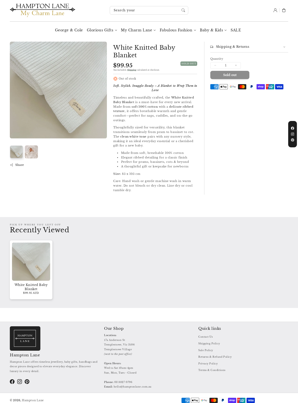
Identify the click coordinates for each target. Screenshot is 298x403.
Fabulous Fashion (176, 30)
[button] (283, 10)
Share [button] (19, 165)
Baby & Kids (211, 30)
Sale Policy (205, 350)
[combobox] (149, 10)
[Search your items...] (183, 10)
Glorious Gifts (100, 30)
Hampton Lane (33, 400)
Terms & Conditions (212, 370)
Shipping (131, 70)
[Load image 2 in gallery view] (31, 151)
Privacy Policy (208, 363)
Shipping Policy (209, 343)
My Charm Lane (136, 30)
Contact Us (205, 336)
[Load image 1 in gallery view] (16, 151)
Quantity (216, 58)
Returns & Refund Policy (215, 356)
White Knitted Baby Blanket (31, 287)
